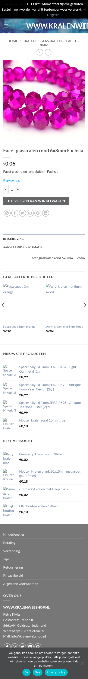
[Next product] (40, 52)
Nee (38, 672)
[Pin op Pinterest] (37, 213)
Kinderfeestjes (14, 534)
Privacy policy (56, 672)
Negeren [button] (53, 15)
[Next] (84, 313)
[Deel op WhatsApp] (7, 213)
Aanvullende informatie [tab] (22, 247)
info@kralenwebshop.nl (28, 636)
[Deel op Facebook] (14, 213)
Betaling (9, 542)
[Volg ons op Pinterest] (37, 646)
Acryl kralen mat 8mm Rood (64, 326)
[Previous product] (48, 52)
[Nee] (82, 664)
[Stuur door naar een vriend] (30, 213)
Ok (26, 672)
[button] (5, 26)
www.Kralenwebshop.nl (44, 26)
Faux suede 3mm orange (19, 326)
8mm (44, 45)
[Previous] (3, 313)
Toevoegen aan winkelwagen (36, 201)
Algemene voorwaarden (20, 584)
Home (12, 41)
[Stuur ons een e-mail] (30, 646)
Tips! (6, 559)
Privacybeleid (13, 575)
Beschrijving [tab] (13, 238)
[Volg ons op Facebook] (7, 646)
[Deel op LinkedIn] (45, 213)
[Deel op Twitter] (22, 213)
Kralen (29, 41)
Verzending (11, 551)
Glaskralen (51, 41)
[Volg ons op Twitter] (22, 646)
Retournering (13, 567)
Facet (71, 41)
